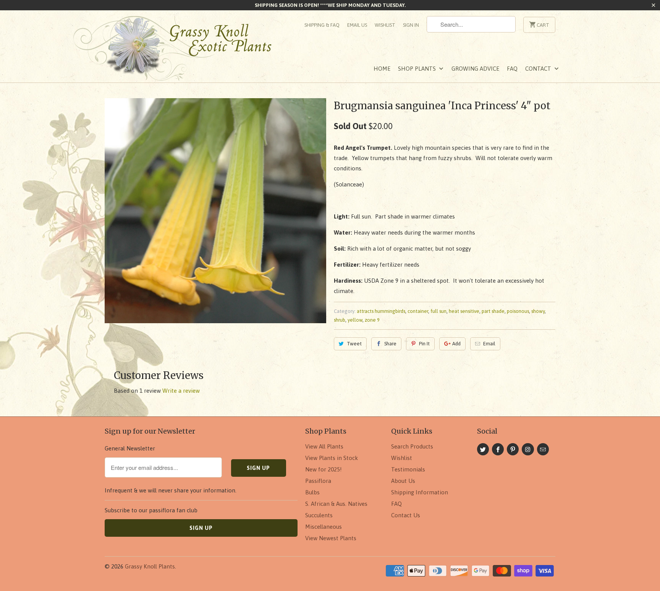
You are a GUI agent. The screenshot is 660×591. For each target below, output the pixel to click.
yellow (355, 320)
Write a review (181, 390)
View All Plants (324, 446)
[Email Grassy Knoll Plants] (543, 449)
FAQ (512, 68)
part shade (493, 311)
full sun (438, 311)
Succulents (319, 515)
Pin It (424, 344)
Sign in (411, 25)
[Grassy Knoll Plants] (181, 51)
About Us (403, 481)
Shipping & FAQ (322, 25)
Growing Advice (475, 68)
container (418, 311)
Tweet (354, 344)
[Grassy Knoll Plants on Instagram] (528, 449)
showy (538, 311)
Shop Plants (417, 68)
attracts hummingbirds (381, 311)
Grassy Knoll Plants (150, 566)
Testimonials (408, 469)
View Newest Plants (330, 538)
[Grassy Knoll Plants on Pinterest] (513, 449)
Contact (539, 68)
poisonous (518, 311)
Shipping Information (419, 492)
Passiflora (318, 481)
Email (489, 344)
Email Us (357, 25)
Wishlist (385, 25)
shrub (339, 320)
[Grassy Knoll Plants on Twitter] (483, 449)
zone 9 (372, 320)
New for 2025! (323, 469)
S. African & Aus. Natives (336, 503)
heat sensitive (464, 311)
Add (456, 344)
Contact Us (405, 515)
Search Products (412, 446)
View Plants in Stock (331, 458)
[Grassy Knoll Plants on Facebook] (498, 449)
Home (382, 68)
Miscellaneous (323, 526)
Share (390, 344)
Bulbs (312, 492)
